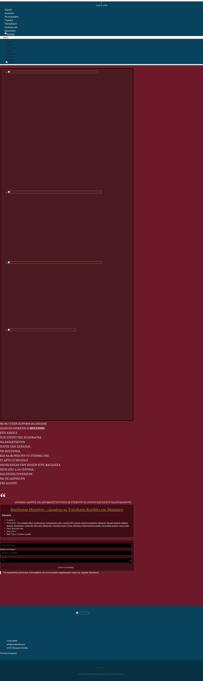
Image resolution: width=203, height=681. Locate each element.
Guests (3, 557)
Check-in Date (7, 542)
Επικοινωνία (11, 27)
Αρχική (8, 9)
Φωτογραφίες (12, 16)
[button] (101, 37)
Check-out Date (8, 549)
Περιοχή (9, 20)
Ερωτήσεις (10, 30)
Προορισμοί (11, 23)
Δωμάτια (9, 13)
